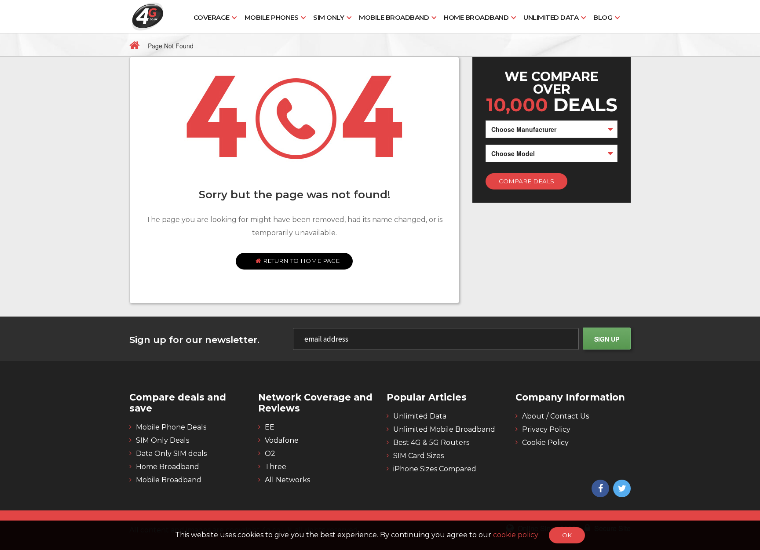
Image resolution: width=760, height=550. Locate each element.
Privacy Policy (546, 429)
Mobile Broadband (394, 17)
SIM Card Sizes (418, 456)
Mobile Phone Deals (171, 427)
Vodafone (282, 440)
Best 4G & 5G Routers (431, 442)
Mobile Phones (272, 17)
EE (269, 427)
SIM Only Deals (162, 440)
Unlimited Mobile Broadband (444, 429)
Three (275, 467)
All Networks (287, 480)
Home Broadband (476, 17)
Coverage (212, 17)
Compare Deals (526, 181)
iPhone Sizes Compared (434, 469)
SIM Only (328, 17)
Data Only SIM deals (171, 453)
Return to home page (300, 260)
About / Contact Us (555, 416)
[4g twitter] (621, 488)
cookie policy (516, 535)
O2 (270, 453)
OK (567, 535)
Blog (602, 17)
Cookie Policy (545, 442)
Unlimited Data (550, 17)
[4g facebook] (599, 488)
